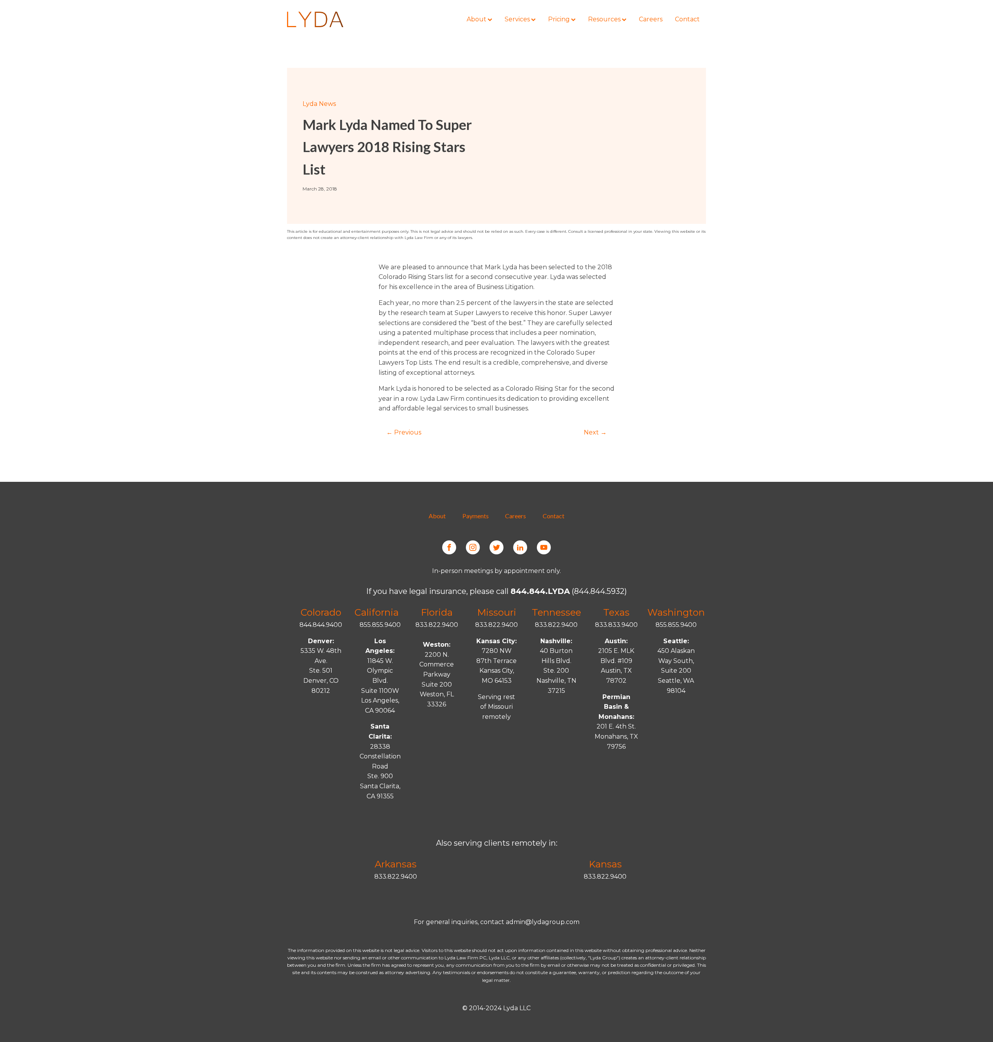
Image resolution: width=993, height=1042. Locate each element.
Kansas (605, 864)
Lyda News (319, 103)
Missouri (496, 612)
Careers (515, 515)
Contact (553, 515)
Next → (595, 432)
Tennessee (556, 612)
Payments (475, 515)
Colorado (321, 612)
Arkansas (396, 864)
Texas (616, 612)
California (377, 612)
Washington (676, 612)
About (437, 515)
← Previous (403, 432)
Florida (437, 612)
